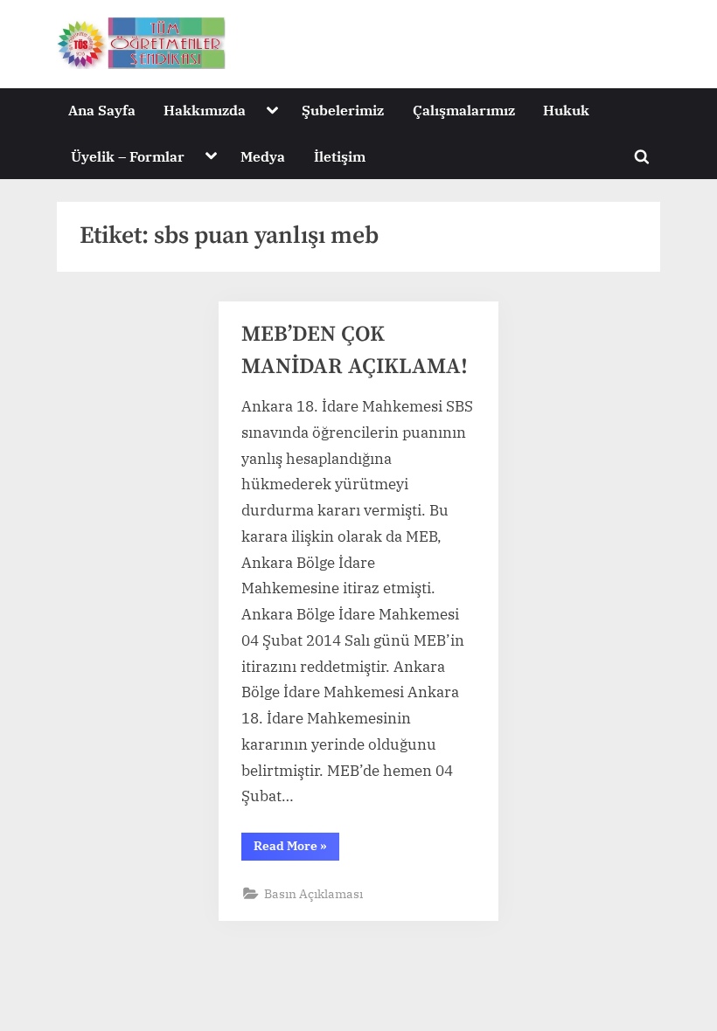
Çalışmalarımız (464, 109)
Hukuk (566, 109)
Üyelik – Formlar (127, 156)
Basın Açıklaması (313, 893)
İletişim (339, 156)
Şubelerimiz (343, 109)
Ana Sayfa (102, 109)
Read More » (296, 849)
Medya (262, 156)
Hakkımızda (205, 109)
